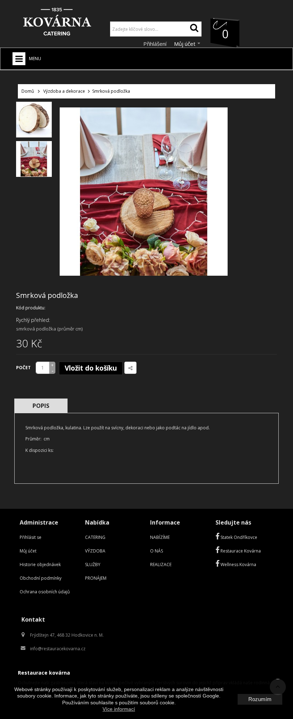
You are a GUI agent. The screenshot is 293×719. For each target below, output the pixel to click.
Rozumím (260, 699)
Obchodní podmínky (40, 578)
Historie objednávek (40, 564)
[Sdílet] (130, 368)
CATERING (95, 537)
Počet (23, 368)
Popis (41, 406)
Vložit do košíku (91, 368)
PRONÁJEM (95, 578)
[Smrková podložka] (34, 119)
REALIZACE (161, 564)
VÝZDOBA (95, 551)
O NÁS (156, 551)
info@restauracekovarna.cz (57, 649)
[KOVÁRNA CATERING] (57, 23)
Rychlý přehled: (33, 320)
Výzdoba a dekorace (64, 91)
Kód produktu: (30, 308)
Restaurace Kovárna (240, 551)
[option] (34, 119)
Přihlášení (155, 43)
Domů (27, 91)
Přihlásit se (30, 537)
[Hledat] (194, 29)
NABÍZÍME (160, 537)
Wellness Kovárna (237, 564)
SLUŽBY (92, 564)
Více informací (119, 709)
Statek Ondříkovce (238, 537)
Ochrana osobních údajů (45, 592)
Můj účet (28, 551)
